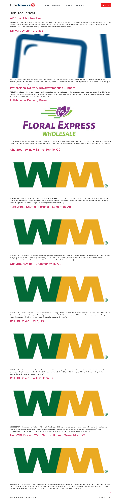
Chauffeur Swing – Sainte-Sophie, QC (35, 149)
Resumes (69, 5)
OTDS (47, 5)
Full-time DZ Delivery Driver (28, 100)
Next (108, 492)
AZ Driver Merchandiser (26, 18)
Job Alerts (80, 5)
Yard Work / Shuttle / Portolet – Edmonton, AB (40, 206)
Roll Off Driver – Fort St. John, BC (32, 378)
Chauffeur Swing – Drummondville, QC (36, 264)
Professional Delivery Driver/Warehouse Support (42, 88)
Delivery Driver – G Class (26, 30)
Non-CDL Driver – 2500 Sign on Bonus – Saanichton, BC (47, 435)
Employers (56, 5)
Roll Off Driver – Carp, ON (27, 321)
